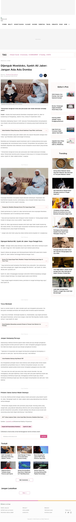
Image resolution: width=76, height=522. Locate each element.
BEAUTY (10, 24)
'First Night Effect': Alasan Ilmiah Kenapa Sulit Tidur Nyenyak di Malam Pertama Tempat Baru (62, 271)
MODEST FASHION (19, 24)
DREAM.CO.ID (3, 60)
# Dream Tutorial (14, 55)
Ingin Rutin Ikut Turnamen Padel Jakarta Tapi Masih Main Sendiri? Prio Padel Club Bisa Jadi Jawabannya (58, 131)
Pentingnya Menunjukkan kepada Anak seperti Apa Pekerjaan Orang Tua (60, 231)
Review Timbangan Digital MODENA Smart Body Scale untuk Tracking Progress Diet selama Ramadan (58, 107)
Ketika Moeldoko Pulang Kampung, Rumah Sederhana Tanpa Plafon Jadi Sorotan (22, 130)
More (24, 493)
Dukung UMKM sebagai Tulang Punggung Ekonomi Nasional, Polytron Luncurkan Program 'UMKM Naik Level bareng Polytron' (57, 119)
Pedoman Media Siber (7, 512)
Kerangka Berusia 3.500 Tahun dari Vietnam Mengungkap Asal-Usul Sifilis (62, 251)
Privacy (25, 508)
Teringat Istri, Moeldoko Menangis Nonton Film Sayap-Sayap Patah (18, 207)
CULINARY (28, 24)
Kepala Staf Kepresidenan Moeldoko (11, 426)
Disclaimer (26, 510)
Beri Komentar (24, 480)
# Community (24, 55)
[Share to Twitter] (45, 75)
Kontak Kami (48, 512)
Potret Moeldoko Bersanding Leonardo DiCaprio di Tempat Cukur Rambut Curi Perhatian (21, 325)
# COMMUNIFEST (33, 55)
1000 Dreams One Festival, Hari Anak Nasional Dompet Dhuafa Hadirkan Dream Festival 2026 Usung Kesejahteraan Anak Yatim (58, 96)
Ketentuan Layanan (7, 510)
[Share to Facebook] (41, 75)
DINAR (61, 24)
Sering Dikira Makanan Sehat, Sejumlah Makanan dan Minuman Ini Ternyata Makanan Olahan (63, 172)
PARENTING (42, 24)
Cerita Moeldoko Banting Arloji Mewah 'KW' (13, 358)
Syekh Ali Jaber (27, 426)
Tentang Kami (48, 510)
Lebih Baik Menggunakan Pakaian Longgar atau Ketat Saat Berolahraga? (62, 291)
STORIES (4, 24)
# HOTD (48, 55)
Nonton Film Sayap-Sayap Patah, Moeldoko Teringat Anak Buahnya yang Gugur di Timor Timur (22, 260)
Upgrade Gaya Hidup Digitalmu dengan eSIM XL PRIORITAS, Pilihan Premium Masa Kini (58, 142)
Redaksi (46, 508)
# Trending (42, 55)
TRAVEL (48, 24)
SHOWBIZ (34, 24)
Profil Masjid (5, 508)
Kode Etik (25, 512)
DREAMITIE (55, 24)
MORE (65, 24)
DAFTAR (43, 436)
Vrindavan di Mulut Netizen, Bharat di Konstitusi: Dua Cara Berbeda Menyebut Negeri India (62, 212)
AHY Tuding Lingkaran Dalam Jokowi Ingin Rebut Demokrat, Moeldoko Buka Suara (22, 417)
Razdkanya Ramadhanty (12, 74)
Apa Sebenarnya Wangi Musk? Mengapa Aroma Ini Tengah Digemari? (62, 192)
